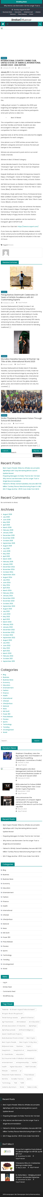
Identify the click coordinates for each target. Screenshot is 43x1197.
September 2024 (9, 575)
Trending (6, 727)
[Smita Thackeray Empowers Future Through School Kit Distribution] (21, 401)
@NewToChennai (27, 1018)
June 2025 (6, 551)
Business (6, 677)
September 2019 (9, 661)
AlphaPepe (33, 1026)
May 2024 (6, 585)
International (7, 698)
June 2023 (6, 614)
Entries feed (7, 987)
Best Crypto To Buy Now (28, 1042)
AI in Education (34, 1022)
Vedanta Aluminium (9, 1087)
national (14, 1071)
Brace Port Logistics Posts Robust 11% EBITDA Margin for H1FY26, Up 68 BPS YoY (29, 1151)
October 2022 (8, 635)
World (31, 14)
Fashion (5, 690)
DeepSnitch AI (19, 1050)
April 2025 (6, 556)
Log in (5, 982)
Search (13, 452)
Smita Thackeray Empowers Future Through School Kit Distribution (21, 419)
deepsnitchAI (32, 1050)
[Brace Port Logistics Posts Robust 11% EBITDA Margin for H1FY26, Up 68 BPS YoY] (7, 1151)
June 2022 (6, 645)
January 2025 (8, 564)
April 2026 (6, 525)
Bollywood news (7, 1046)
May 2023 (6, 617)
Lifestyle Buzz (8, 703)
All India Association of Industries (14, 1026)
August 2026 (7, 514)
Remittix (5, 1079)
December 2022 (9, 630)
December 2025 (9, 535)
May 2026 (6, 522)
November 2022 (8, 632)
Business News (7, 12)
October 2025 (8, 541)
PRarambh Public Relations (11, 1075)
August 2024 (7, 577)
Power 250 (6, 714)
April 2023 (6, 619)
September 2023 (9, 606)
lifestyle (10, 245)
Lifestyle (37, 12)
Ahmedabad (21, 1022)
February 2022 (8, 656)
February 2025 (8, 562)
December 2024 (9, 567)
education (20, 1054)
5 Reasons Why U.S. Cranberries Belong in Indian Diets (28, 1164)
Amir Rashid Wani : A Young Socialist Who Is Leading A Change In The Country (7, 451)
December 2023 (9, 598)
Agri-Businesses (7, 1022)
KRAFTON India (30, 1067)
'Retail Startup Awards (10, 1018)
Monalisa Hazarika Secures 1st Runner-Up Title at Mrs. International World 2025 (20, 360)
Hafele (34, 1062)
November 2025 (8, 538)
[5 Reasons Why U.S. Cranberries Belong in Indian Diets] (7, 1166)
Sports (5, 722)
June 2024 (7, 582)
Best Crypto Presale (9, 1042)
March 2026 (7, 527)
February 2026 (8, 530)
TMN (15, 1083)
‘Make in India (32, 1087)
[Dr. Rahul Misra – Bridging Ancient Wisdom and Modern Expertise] (7, 1177)
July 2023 (6, 611)
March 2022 (7, 653)
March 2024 (7, 590)
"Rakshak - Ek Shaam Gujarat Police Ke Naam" (18, 1009)
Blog (4, 675)
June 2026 (6, 520)
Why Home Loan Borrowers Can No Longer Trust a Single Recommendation (21, 842)
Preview (5, 719)
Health (5, 696)
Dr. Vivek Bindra (7, 1054)
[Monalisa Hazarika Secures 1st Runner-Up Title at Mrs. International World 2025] (21, 342)
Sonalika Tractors (17, 1079)
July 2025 (6, 548)
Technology (7, 724)
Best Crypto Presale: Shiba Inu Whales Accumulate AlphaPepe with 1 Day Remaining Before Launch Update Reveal (21, 470)
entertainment (7, 1062)
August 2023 (7, 609)
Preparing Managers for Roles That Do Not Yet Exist (21, 476)
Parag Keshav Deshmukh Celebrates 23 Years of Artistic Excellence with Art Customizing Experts (19, 297)
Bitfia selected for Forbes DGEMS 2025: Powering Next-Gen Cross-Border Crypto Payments (28, 786)
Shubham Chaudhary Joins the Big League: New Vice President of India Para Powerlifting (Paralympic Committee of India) (29, 756)
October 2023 (8, 604)
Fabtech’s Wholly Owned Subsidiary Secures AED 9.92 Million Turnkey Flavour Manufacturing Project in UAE (22, 850)
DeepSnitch (6, 1050)
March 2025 (7, 559)
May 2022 (6, 648)
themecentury (35, 1194)
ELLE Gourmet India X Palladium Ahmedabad (18, 1058)
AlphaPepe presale (8, 1030)
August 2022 (7, 640)
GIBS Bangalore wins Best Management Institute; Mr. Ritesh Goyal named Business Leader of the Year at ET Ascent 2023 (28, 772)
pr (21, 1071)
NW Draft (6, 711)
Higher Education (16, 1067)
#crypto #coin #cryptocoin (12, 1014)
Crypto (28, 1046)
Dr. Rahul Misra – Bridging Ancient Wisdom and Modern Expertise (28, 1176)
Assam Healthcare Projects (12, 1034)
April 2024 (6, 588)
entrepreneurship (22, 1062)
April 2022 (6, 651)
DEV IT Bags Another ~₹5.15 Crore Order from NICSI (21, 489)
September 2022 (9, 638)
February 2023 (8, 624)
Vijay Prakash (22, 303)
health (4, 1067)
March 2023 (7, 622)
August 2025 (7, 546)
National (13, 14)
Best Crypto (31, 1038)
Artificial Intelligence (26, 1030)
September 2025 (9, 543)
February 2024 (8, 593)
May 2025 (6, 554)
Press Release (22, 14)
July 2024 (6, 580)
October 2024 (8, 572)
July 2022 (6, 643)
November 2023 (8, 601)
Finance (6, 693)
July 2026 (6, 517)
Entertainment (28, 12)
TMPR (22, 1083)
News (5, 709)
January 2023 (8, 627)
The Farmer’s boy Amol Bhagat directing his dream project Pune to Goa (38, 451)
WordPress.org (8, 996)
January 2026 (8, 533)
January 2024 (8, 596)
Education (18, 12)
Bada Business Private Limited (12, 1038)
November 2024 (9, 569)
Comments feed (9, 991)
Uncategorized (8, 730)
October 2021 (8, 658)
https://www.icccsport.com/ (28, 226)
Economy (6, 682)
